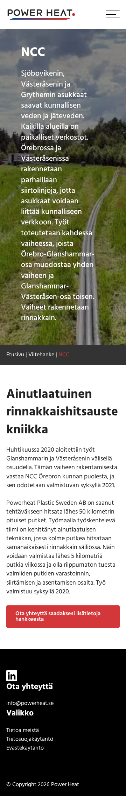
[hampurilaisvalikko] (113, 14)
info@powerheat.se (30, 703)
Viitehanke (41, 355)
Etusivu (15, 355)
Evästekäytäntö (25, 748)
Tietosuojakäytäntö (29, 739)
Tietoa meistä (22, 730)
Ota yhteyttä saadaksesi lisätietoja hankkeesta (57, 616)
